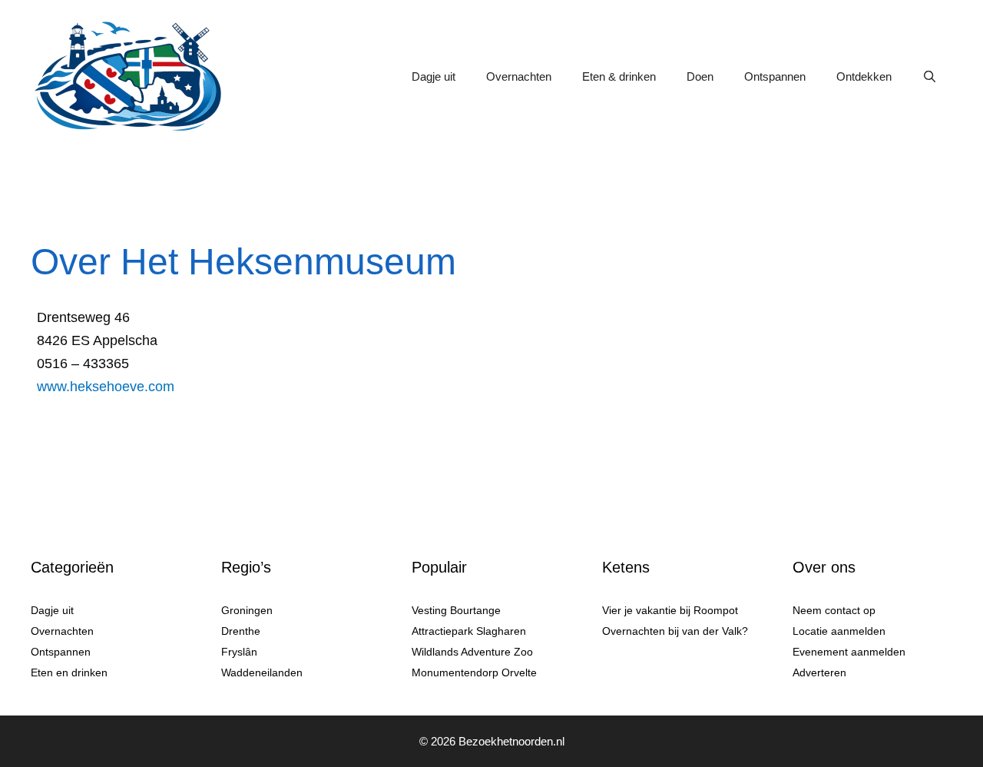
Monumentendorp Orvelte (474, 672)
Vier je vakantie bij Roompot (670, 610)
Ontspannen (775, 76)
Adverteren (819, 672)
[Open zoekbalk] (929, 77)
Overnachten (518, 76)
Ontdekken (864, 76)
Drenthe (240, 631)
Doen (700, 76)
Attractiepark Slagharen (469, 631)
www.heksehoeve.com (105, 386)
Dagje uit (433, 76)
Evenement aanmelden (849, 652)
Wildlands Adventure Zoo (472, 652)
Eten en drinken (69, 672)
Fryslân (239, 652)
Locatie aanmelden (839, 631)
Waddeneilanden (262, 672)
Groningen (247, 610)
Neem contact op (834, 610)
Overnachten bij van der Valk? (675, 631)
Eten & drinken (619, 76)
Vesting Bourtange (456, 610)
